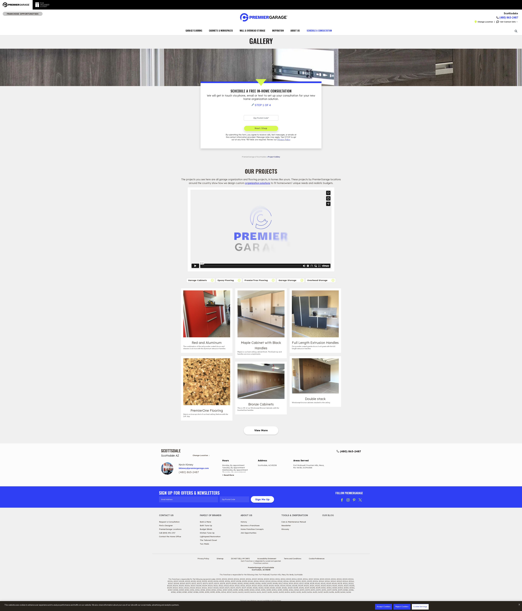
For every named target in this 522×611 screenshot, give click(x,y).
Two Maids (204, 544)
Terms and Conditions (292, 559)
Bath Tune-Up (206, 525)
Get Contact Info (508, 22)
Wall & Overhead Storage (252, 30)
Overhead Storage (317, 280)
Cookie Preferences (316, 559)
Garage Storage (287, 280)
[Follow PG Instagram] (348, 500)
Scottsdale (511, 13)
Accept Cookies (383, 606)
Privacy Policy (283, 139)
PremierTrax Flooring (256, 280)
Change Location (485, 22)
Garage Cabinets (197, 280)
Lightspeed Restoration (210, 536)
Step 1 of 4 (263, 105)
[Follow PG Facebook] (342, 500)
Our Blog (328, 515)
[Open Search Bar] (516, 31)
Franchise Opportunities (22, 14)
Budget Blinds (206, 529)
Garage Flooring (194, 30)
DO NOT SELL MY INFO (240, 559)
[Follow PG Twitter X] (360, 500)
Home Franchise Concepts (252, 529)
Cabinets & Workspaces (221, 30)
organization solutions (257, 183)
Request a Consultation (169, 522)
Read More (229, 475)
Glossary (285, 529)
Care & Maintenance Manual (293, 522)
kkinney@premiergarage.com (194, 468)
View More (261, 430)
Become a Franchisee (250, 525)
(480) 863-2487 (350, 451)
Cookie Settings (420, 606)
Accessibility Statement (266, 559)
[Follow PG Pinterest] (354, 500)
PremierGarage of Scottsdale (254, 157)
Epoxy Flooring (226, 280)
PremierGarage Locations (170, 529)
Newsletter (286, 525)
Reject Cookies (401, 606)
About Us (295, 30)
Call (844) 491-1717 (167, 533)
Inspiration (278, 30)
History (244, 522)
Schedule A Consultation (319, 30)
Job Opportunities (248, 533)
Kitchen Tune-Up (207, 533)
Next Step (261, 128)
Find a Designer (166, 525)
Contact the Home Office (170, 536)
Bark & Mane (205, 522)
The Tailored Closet (208, 540)
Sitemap (220, 559)
